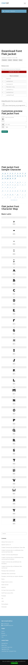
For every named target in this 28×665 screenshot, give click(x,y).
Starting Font (4, 643)
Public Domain (4, 584)
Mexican (15, 60)
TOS (2, 637)
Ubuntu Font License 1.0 (7, 542)
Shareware (4, 607)
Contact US (4, 635)
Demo (2, 579)
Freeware (3, 595)
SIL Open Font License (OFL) (8, 590)
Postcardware (4, 604)
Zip (5, 3)
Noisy (20, 60)
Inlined (9, 60)
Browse (3, 633)
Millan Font (4, 645)
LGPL (2, 601)
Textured (4, 60)
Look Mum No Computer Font (8, 651)
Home (2, 631)
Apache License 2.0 (6, 544)
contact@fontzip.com (8, 625)
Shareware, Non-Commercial (8, 573)
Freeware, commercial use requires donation (12, 576)
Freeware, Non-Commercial (8, 570)
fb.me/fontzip (5, 623)
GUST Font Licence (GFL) (7, 593)
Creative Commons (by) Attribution (9, 554)
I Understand (14, 663)
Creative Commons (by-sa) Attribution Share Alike (13, 547)
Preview (5, 131)
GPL (2, 598)
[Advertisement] (14, 30)
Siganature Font (5, 649)
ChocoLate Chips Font (6, 647)
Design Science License (7, 582)
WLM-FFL (3, 587)
